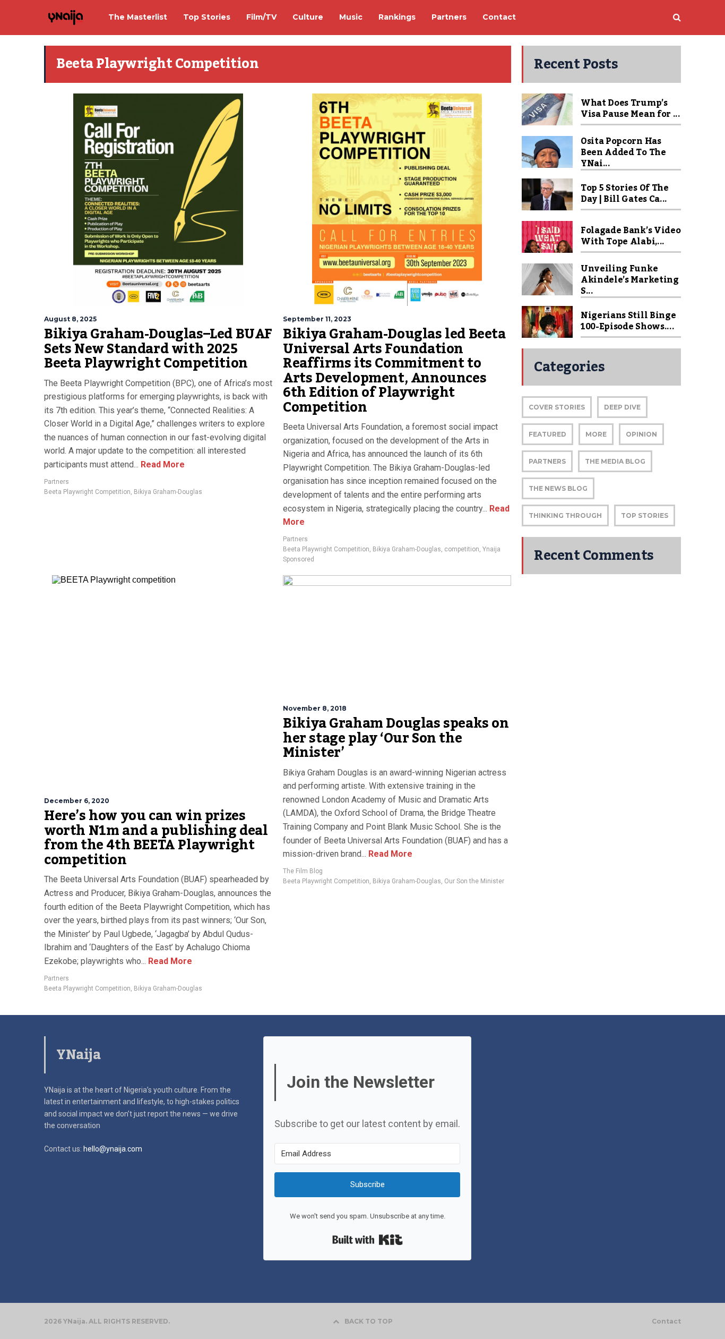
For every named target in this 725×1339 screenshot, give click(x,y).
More (596, 434)
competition (461, 549)
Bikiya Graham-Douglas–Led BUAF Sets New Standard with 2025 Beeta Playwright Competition (158, 349)
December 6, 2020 (76, 801)
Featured (547, 434)
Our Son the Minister (474, 881)
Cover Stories (557, 407)
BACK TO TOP (368, 1321)
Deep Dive (622, 407)
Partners (56, 481)
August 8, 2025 (70, 319)
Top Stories (644, 515)
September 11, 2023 (317, 319)
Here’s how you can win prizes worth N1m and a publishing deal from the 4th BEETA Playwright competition (156, 838)
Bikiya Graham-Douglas (168, 492)
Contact (666, 1321)
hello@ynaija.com (112, 1149)
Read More (162, 464)
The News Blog (558, 488)
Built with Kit (367, 1239)
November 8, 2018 (315, 708)
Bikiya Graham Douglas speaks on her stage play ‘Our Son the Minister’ (396, 738)
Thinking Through (565, 515)
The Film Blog (303, 871)
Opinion (641, 434)
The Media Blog (615, 461)
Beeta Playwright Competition (87, 492)
